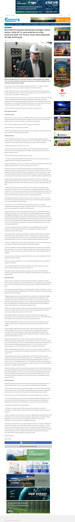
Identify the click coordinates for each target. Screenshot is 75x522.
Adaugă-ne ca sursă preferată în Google (29, 446)
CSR (63, 24)
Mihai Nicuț (7, 40)
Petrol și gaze (27, 24)
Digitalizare (53, 24)
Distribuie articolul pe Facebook (29, 442)
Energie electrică (9, 24)
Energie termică (18, 24)
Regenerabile (35, 24)
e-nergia (8, 520)
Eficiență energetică (44, 24)
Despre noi (8, 15)
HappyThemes (17, 520)
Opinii (59, 24)
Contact (13, 15)
